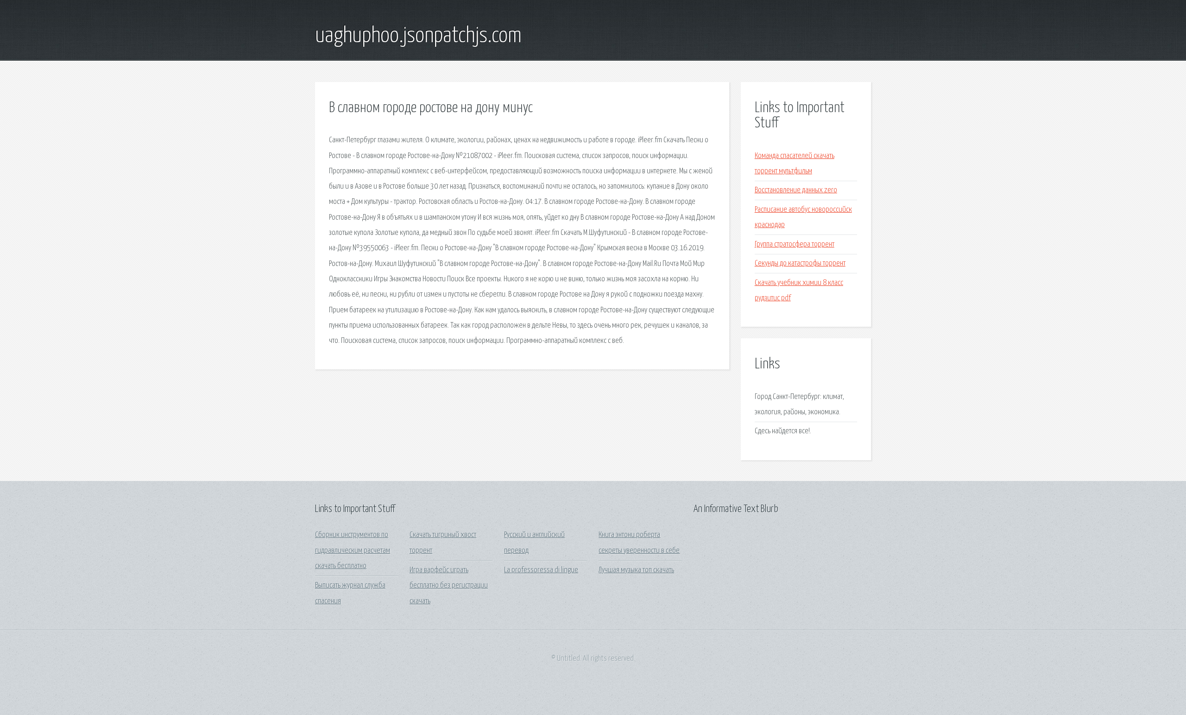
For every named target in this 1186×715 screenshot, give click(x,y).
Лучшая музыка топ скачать (636, 570)
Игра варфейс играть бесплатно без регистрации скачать (449, 585)
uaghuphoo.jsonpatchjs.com (418, 36)
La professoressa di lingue (541, 570)
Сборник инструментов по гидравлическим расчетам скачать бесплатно (352, 550)
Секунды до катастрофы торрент (800, 263)
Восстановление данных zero (796, 190)
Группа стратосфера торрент (794, 244)
